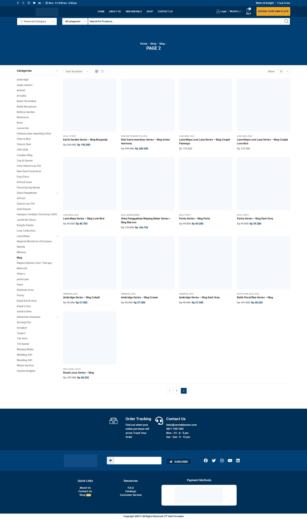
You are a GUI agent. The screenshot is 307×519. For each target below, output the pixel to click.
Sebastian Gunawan (28, 316)
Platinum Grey (25, 289)
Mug (162, 43)
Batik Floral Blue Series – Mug (255, 297)
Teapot (21, 333)
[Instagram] (29, 3)
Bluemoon (23, 117)
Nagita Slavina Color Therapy (34, 262)
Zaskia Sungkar (26, 370)
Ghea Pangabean (27, 192)
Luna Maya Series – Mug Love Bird (83, 218)
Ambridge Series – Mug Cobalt (81, 297)
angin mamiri (24, 85)
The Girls (22, 338)
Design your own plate (273, 11)
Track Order (283, 3)
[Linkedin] (40, 3)
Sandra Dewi (24, 311)
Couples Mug (24, 155)
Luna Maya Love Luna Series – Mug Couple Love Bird (262, 141)
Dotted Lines (24, 182)
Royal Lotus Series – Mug (78, 372)
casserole (23, 128)
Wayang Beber (132, 215)
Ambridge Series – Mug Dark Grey (199, 297)
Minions (21, 252)
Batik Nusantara (26, 106)
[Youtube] (34, 3)
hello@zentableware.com (181, 424)
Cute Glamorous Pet (29, 165)
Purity (188, 215)
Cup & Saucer (25, 160)
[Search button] (286, 21)
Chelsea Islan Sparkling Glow (34, 133)
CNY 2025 (22, 149)
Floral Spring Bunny (28, 187)
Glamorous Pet (26, 203)
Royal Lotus (75, 369)
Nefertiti (22, 268)
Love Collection (26, 230)
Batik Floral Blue (245, 294)
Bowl (20, 122)
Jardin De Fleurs (26, 219)
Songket (22, 327)
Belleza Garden (26, 112)
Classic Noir (24, 144)
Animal (21, 90)
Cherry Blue (24, 138)
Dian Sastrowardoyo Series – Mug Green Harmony (145, 141)
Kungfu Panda (25, 225)
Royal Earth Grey (27, 300)
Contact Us (165, 11)
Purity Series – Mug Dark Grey (255, 218)
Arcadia (21, 95)
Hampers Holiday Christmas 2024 (37, 214)
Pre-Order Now (141, 185)
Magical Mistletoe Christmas (34, 241)
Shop (150, 11)
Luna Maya (184, 136)
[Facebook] (18, 3)
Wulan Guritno (25, 365)
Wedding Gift (24, 354)
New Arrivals (134, 11)
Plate (20, 284)
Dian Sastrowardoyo (131, 136)
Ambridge (67, 294)
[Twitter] (23, 3)
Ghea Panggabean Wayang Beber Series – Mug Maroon (146, 220)
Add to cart (86, 106)
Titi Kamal (23, 343)
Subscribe (181, 461)
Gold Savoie (24, 209)
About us (115, 11)
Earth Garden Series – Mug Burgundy (85, 139)
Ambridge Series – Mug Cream (139, 297)
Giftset (21, 198)
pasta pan (23, 279)
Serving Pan (24, 322)
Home (101, 11)
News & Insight (265, 2)
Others (72, 136)
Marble (21, 246)
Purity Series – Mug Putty (194, 218)
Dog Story (23, 176)
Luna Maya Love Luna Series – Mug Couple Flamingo (204, 141)
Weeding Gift (24, 360)
